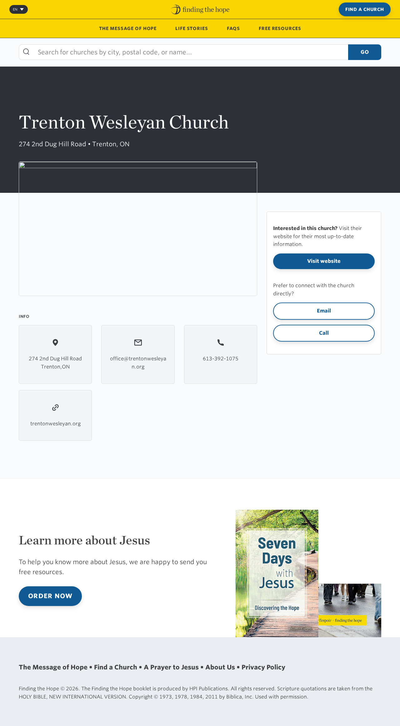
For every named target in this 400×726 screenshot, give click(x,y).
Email (324, 311)
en (15, 9)
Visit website (324, 261)
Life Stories (191, 28)
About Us (221, 667)
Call (324, 333)
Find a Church (364, 9)
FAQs (233, 28)
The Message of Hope (128, 28)
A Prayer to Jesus (172, 667)
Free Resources (280, 28)
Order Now (50, 596)
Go (365, 52)
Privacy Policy (263, 667)
